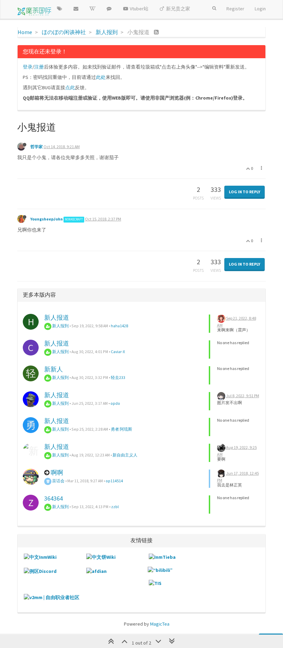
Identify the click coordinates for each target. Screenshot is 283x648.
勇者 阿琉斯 (121, 429)
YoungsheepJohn (46, 219)
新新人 (53, 369)
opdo (115, 403)
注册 (39, 67)
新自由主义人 (125, 454)
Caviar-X (118, 351)
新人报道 (56, 317)
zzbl (115, 506)
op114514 (114, 480)
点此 (70, 87)
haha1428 (119, 325)
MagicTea (159, 624)
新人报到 (60, 325)
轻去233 (118, 377)
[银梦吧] (109, 8)
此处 (101, 77)
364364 (53, 498)
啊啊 (57, 472)
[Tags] (59, 8)
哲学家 (36, 146)
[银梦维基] (92, 8)
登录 (27, 67)
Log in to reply (244, 191)
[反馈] (76, 8)
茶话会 (58, 480)
